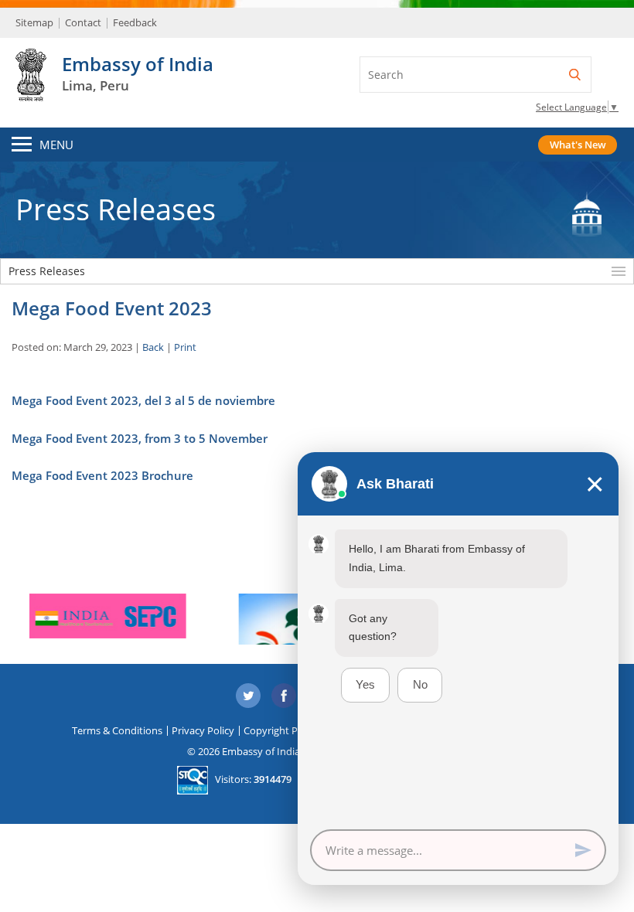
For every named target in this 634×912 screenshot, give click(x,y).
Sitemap (34, 22)
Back (153, 347)
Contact (83, 22)
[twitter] (248, 696)
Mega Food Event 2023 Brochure (102, 475)
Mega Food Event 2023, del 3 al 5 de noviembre (143, 400)
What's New (578, 144)
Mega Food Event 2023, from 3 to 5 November (140, 438)
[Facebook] (284, 696)
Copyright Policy (281, 730)
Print (185, 347)
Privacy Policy (203, 730)
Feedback (135, 22)
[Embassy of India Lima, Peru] (30, 92)
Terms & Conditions (117, 730)
